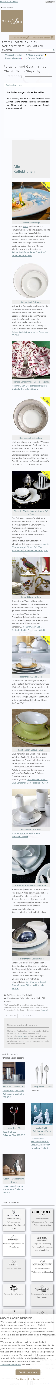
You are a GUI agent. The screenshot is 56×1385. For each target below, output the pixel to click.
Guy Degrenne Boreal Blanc (31, 959)
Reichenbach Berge (31, 222)
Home (3, 7)
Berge (25, 226)
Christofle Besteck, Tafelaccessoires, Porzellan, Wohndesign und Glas (42, 1221)
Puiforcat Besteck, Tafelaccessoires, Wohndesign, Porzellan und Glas (14, 1223)
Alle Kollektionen (24, 168)
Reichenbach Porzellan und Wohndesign (42, 1295)
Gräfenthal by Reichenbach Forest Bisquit (42, 1131)
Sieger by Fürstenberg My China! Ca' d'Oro (31, 513)
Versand (44, 1010)
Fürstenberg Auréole (30, 829)
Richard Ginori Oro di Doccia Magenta (31, 382)
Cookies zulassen (28, 1372)
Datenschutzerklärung (10, 1364)
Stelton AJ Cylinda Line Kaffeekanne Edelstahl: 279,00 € (13, 1093)
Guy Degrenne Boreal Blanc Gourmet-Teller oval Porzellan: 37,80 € (29, 985)
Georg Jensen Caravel (42, 1086)
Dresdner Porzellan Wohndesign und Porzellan (42, 1270)
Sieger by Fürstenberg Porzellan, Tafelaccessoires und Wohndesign (42, 1247)
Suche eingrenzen (14, 85)
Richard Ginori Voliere (30, 597)
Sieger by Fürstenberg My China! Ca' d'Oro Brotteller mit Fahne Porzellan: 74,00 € (30, 547)
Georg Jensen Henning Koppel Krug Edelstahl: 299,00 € (13, 1189)
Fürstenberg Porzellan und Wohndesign (13, 1245)
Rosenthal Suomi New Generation (30, 885)
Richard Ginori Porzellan (13, 1294)
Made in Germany (36, 55)
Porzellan (22, 1036)
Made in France (12, 58)
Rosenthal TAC (14, 1128)
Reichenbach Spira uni (31, 302)
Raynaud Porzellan (13, 1269)
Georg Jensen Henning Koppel (13, 1180)
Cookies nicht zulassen (28, 1379)
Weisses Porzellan (13, 55)
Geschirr (12, 7)
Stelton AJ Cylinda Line (13, 1086)
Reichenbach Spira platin (30, 438)
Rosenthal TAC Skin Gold (30, 677)
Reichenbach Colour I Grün (30, 750)
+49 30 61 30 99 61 (9, 1)
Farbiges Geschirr (35, 58)
